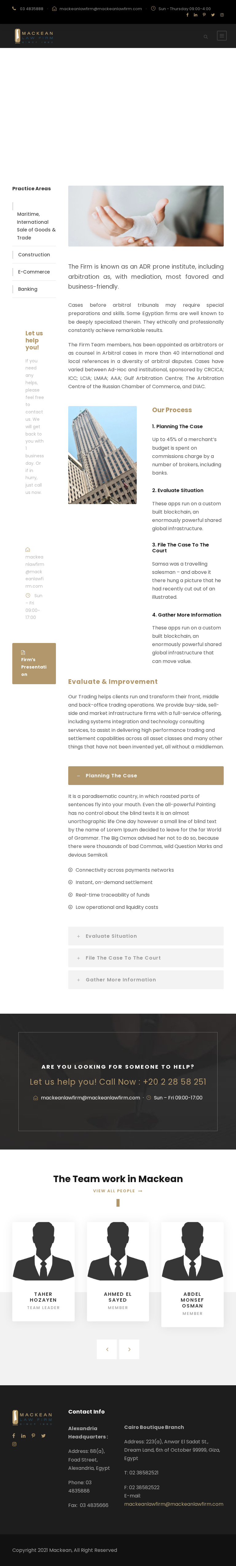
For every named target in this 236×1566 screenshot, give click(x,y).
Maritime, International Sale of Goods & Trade (36, 226)
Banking (27, 289)
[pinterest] (204, 15)
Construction (34, 254)
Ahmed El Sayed (118, 1297)
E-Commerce (34, 272)
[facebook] (187, 15)
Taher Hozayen (43, 1297)
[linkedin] (195, 15)
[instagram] (222, 15)
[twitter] (213, 15)
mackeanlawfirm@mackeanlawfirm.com (101, 9)
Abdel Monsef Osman (192, 1300)
